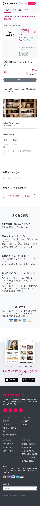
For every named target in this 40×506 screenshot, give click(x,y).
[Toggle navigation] (37, 3)
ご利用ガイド (8, 444)
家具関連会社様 (28, 447)
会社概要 (6, 421)
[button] (5, 109)
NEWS (24, 424)
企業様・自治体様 (28, 444)
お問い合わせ (8, 451)
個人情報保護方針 (9, 435)
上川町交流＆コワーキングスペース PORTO (28, 32)
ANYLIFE (25, 421)
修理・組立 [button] (17, 10)
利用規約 (6, 424)
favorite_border (33, 70)
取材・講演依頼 (28, 451)
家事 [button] (26, 10)
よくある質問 (8, 447)
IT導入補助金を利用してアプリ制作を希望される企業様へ (29, 457)
